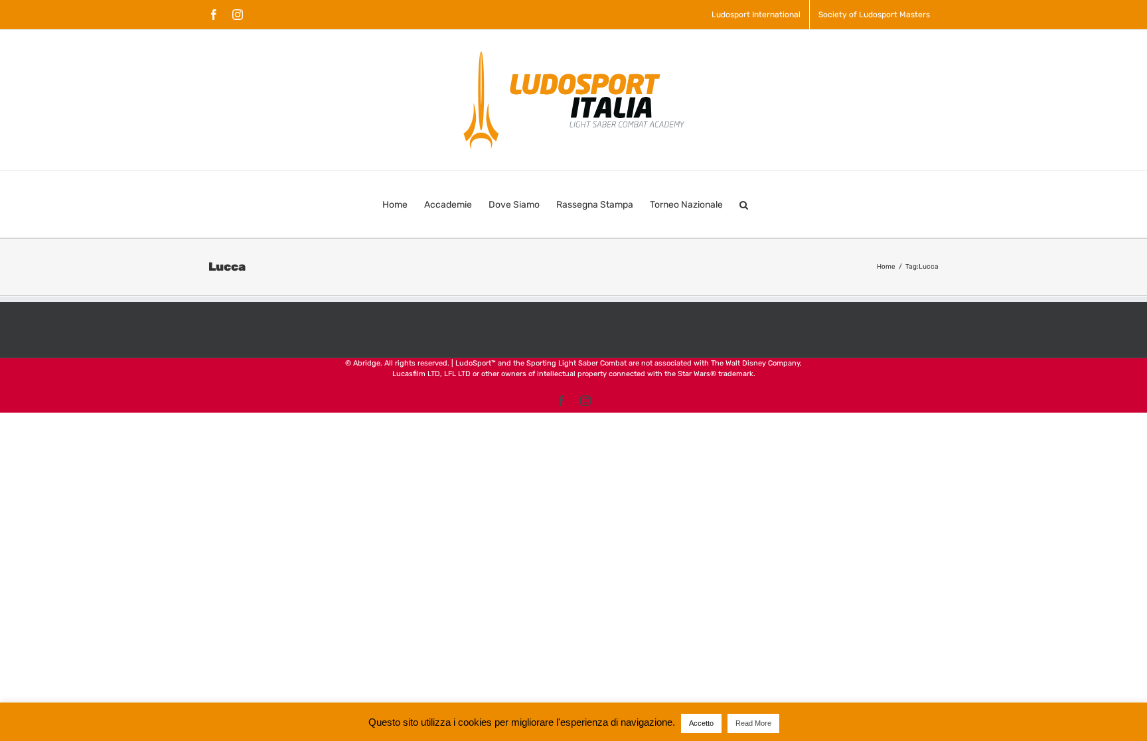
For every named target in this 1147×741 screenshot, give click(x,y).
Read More (753, 723)
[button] (743, 204)
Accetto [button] (701, 723)
